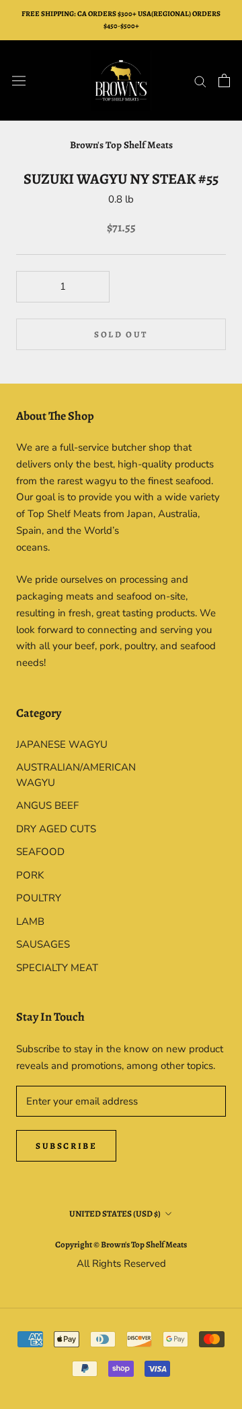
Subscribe (66, 1145)
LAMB (30, 921)
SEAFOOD (40, 851)
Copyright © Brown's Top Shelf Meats (121, 1244)
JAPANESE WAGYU (62, 744)
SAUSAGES (43, 944)
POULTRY (38, 898)
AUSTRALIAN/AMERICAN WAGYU (68, 774)
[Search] (200, 81)
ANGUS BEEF (47, 805)
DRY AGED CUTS (56, 829)
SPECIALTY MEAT (57, 967)
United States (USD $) (115, 1213)
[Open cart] (224, 80)
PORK (30, 875)
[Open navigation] (19, 80)
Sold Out (121, 334)
